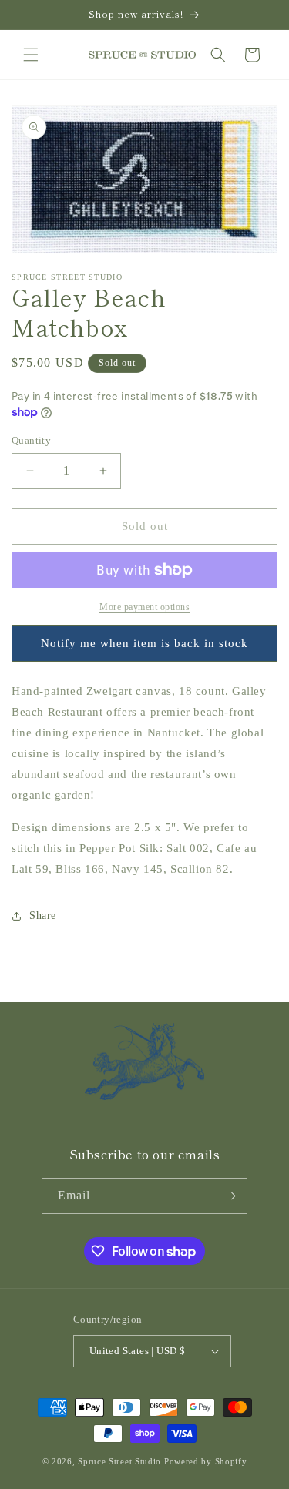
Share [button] (42, 915)
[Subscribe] (230, 1196)
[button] (31, 55)
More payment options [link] (144, 607)
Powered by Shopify (205, 1461)
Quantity (31, 440)
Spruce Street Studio (119, 1461)
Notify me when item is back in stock (144, 643)
